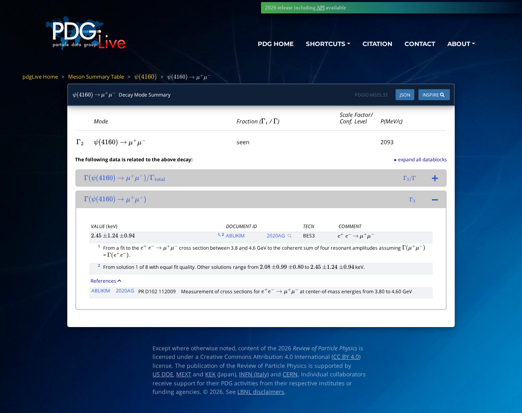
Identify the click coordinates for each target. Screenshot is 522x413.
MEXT (183, 374)
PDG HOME (276, 44)
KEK (210, 374)
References (103, 280)
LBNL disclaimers (260, 391)
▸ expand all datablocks (420, 159)
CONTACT (420, 44)
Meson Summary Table (96, 76)
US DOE (163, 374)
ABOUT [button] (458, 44)
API (320, 7)
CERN (290, 374)
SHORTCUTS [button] (325, 44)
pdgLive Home (40, 76)
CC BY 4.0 (346, 356)
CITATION (377, 44)
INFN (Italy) (254, 374)
